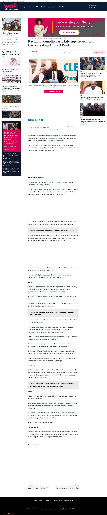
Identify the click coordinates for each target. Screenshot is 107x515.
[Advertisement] (53, 106)
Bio (33, 38)
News (3, 85)
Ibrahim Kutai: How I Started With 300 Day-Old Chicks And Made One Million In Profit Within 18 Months (67, 488)
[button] (69, 7)
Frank (13, 514)
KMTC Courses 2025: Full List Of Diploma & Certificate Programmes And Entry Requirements (11, 162)
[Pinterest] (24, 26)
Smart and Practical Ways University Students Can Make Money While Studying (11, 155)
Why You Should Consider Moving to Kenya (10, 34)
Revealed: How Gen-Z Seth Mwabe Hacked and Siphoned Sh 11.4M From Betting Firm (11, 134)
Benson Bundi (7, 139)
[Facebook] (98, 1)
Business (4, 30)
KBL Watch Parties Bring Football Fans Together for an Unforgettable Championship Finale (11, 89)
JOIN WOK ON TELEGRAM (54, 91)
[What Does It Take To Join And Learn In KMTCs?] (11, 79)
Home (29, 38)
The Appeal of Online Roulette (11, 107)
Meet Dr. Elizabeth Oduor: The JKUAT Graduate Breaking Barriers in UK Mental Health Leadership (91, 75)
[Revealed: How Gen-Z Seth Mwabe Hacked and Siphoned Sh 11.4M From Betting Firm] (12, 126)
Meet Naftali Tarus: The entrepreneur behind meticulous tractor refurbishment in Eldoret (11, 52)
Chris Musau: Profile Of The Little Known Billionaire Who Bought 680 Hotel (38, 487)
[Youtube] (104, 1)
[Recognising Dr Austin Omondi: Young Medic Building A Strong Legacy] (92, 87)
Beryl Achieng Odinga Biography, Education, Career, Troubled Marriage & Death (92, 121)
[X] (102, 1)
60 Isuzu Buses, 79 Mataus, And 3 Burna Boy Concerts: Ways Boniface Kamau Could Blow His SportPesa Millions (11, 170)
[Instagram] (100, 1)
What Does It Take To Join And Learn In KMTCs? (11, 70)
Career (3, 68)
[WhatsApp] (24, 30)
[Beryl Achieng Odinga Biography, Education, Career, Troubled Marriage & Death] (92, 109)
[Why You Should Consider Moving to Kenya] (11, 24)
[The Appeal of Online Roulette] (11, 114)
